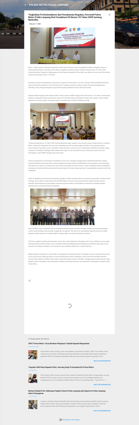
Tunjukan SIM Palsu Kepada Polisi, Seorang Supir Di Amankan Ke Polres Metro (61, 367)
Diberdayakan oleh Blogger (71, 420)
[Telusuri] (113, 5)
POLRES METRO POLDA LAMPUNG (49, 4)
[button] (109, 15)
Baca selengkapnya (102, 361)
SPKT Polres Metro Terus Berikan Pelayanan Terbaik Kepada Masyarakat (58, 343)
